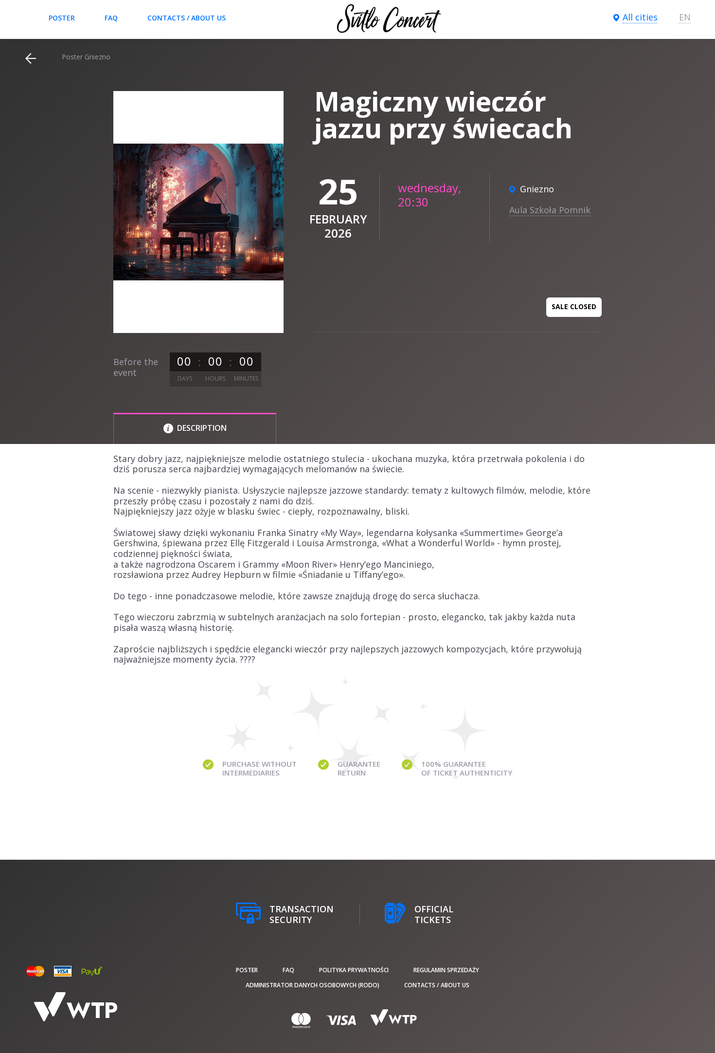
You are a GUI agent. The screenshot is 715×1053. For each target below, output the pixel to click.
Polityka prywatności (354, 970)
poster (62, 17)
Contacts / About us (186, 17)
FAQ (111, 17)
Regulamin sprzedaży (446, 970)
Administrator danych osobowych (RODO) (312, 985)
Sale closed (574, 306)
